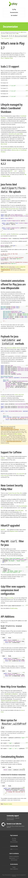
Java (3, 637)
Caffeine (3, 458)
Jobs (14, 849)
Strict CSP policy (19, 510)
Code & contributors (14, 856)
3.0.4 (22, 32)
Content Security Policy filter (15, 493)
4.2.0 (24, 171)
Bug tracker (14, 858)
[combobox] (14, 36)
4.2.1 (15, 171)
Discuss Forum (10, 818)
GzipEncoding (13, 608)
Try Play (14, 9)
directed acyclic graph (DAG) (16, 134)
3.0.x (17, 33)
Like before (3, 234)
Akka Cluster (4, 144)
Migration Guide (14, 531)
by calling (8, 199)
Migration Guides (8, 804)
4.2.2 (11, 171)
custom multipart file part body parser (10, 208)
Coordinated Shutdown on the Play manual (11, 148)
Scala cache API (5, 475)
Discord (17, 818)
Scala (9, 637)
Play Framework (14, 3)
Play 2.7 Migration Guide (7, 58)
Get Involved (14, 15)
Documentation (14, 12)
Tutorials (14, 840)
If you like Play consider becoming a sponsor (15, 826)
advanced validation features (14, 348)
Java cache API (20, 473)
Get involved (14, 860)
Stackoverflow (10, 819)
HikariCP (3, 529)
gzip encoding (10, 598)
